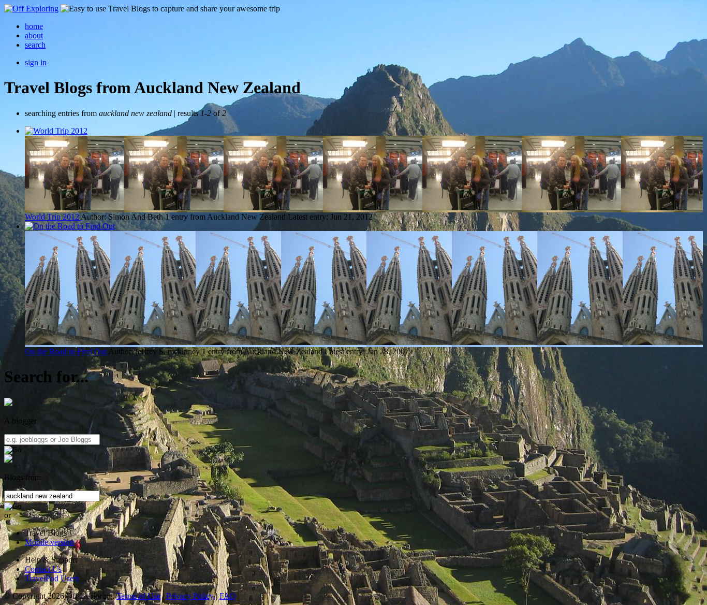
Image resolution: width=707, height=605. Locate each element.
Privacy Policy (190, 596)
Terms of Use (138, 596)
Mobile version (49, 542)
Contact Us (43, 569)
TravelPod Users (52, 578)
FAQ (227, 596)
